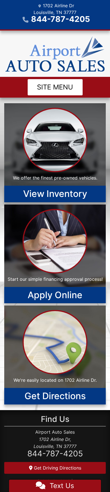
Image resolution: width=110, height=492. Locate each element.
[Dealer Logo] (55, 53)
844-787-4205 (60, 19)
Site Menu (55, 87)
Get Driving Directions (56, 468)
